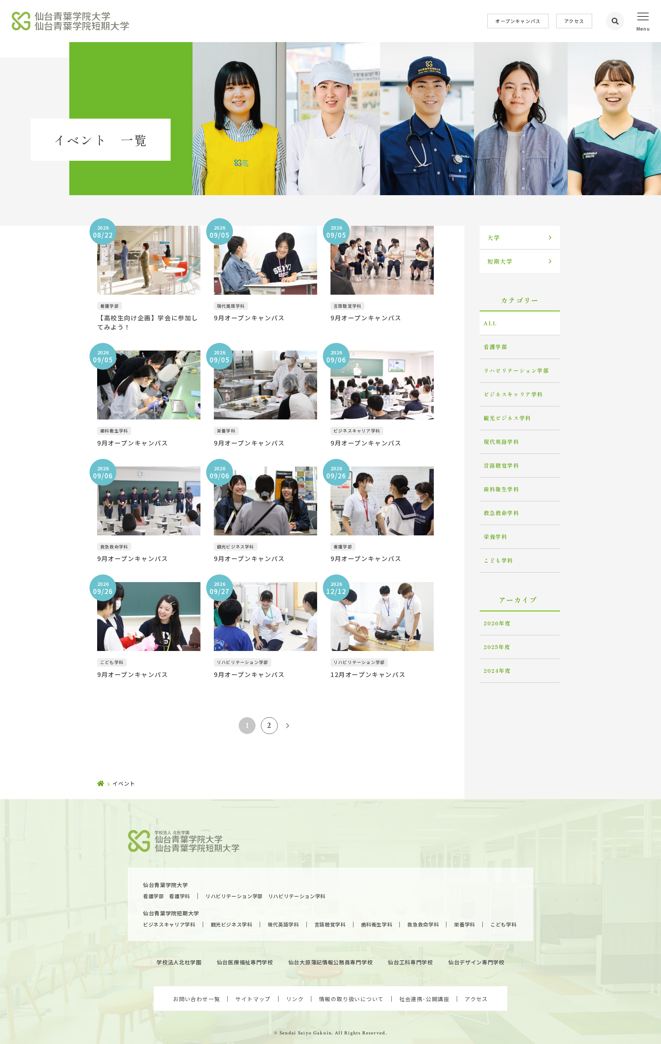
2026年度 (497, 623)
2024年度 (497, 670)
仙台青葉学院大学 (165, 884)
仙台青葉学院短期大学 (171, 913)
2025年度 (497, 647)
